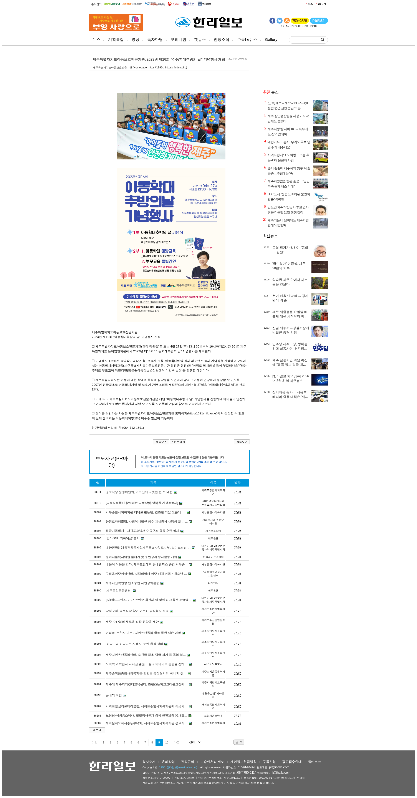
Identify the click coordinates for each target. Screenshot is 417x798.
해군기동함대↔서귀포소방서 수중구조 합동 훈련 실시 (142, 530)
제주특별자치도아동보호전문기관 (112, 67)
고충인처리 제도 (212, 761)
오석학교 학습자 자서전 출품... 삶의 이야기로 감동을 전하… (146, 664)
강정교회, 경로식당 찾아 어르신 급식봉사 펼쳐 (137, 611)
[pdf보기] (319, 22)
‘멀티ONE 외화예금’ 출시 (123, 538)
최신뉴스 (270, 236)
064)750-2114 (246, 772)
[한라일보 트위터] (279, 22)
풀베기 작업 (114, 695)
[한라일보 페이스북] (272, 22)
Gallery (271, 39)
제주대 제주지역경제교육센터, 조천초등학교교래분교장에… (146, 684)
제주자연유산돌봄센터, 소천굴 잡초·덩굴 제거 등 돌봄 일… (146, 654)
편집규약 (187, 761)
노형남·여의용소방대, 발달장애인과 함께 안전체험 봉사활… (146, 715)
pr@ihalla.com (279, 767)
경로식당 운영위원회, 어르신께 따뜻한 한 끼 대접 (139, 492)
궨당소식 (221, 39)
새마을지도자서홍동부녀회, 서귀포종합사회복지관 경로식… (146, 723)
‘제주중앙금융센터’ (118, 590)
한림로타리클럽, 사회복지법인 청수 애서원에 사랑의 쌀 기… (147, 521)
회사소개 (149, 761)
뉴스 (96, 39)
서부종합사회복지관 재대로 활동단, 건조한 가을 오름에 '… (145, 512)
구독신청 (269, 761)
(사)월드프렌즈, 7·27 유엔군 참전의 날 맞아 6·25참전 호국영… (148, 599)
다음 (176, 742)
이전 (94, 742)
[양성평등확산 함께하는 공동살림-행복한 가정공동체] (142, 503)
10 (166, 742)
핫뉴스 (200, 39)
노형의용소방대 (213, 715)
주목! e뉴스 (247, 39)
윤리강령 (168, 761)
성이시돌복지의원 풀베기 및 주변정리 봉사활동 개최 (141, 557)
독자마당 (155, 39)
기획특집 (116, 39)
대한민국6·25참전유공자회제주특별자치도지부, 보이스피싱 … (148, 547)
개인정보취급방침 (243, 761)
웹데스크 (314, 761)
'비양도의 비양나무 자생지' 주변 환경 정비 (134, 644)
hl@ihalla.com (281, 772)
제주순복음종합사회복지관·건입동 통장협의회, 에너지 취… (146, 673)
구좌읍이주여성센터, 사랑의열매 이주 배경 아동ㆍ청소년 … (146, 573)
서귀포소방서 (213, 530)
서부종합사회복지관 (213, 512)
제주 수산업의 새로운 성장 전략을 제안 (132, 621)
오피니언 (178, 39)
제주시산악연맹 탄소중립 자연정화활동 (132, 583)
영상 (135, 39)
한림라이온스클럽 (213, 556)
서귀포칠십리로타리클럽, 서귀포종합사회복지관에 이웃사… (146, 706)
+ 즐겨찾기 (95, 4)
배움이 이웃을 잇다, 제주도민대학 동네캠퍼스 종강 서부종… (147, 564)
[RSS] (287, 22)
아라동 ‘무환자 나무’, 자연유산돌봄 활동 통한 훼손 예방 (143, 632)
